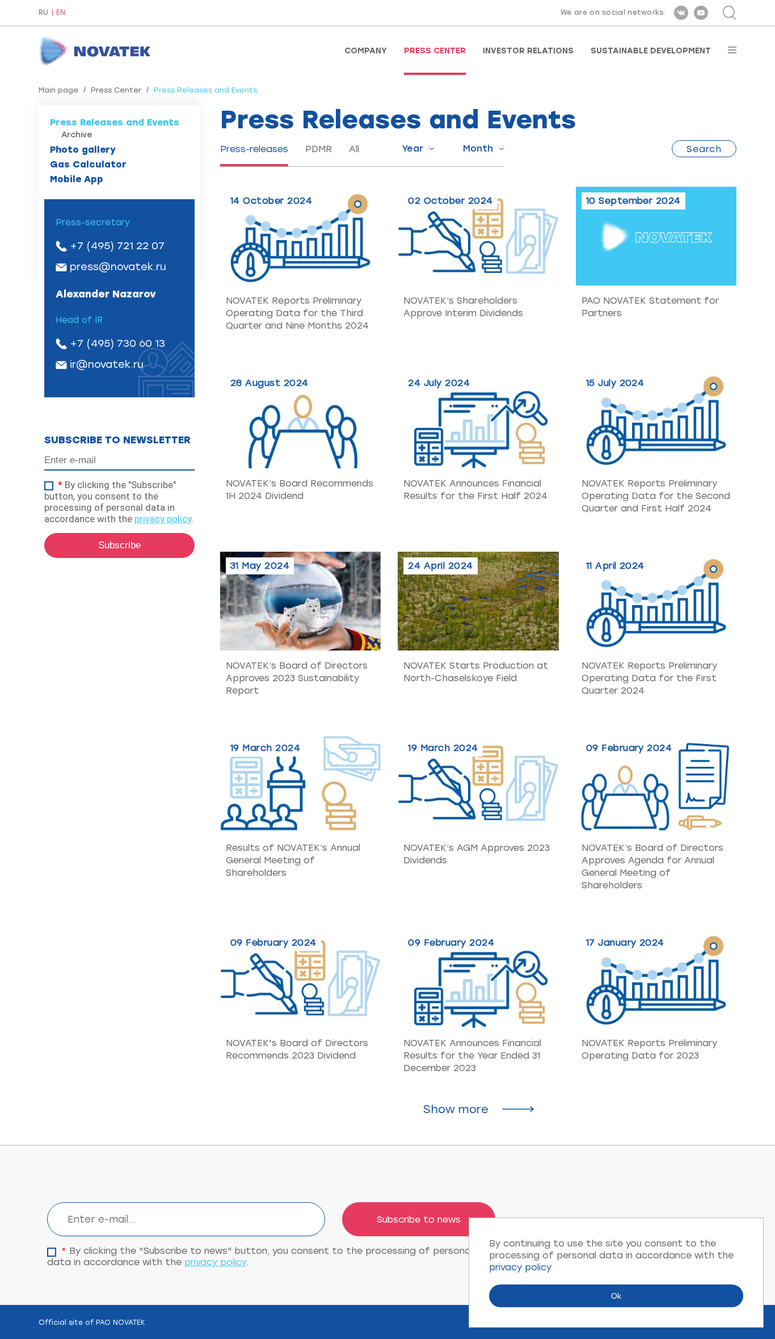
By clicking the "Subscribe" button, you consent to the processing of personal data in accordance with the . (118, 501)
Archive (76, 135)
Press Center (435, 51)
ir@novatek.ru (107, 364)
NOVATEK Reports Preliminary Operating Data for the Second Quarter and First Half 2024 (656, 496)
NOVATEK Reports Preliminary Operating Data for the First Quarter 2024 (649, 678)
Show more (455, 1109)
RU (43, 12)
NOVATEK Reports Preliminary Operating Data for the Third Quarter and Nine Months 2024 (297, 313)
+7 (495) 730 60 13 (117, 343)
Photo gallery (83, 149)
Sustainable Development (651, 51)
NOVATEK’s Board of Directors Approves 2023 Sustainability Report (297, 678)
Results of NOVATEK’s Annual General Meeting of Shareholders (293, 860)
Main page (58, 90)
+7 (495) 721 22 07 (117, 246)
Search (704, 149)
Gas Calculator (88, 164)
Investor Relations (528, 51)
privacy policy (162, 518)
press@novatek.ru (118, 267)
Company (365, 51)
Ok (616, 1295)
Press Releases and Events (114, 122)
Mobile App (76, 179)
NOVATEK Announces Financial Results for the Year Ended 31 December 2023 (472, 1055)
